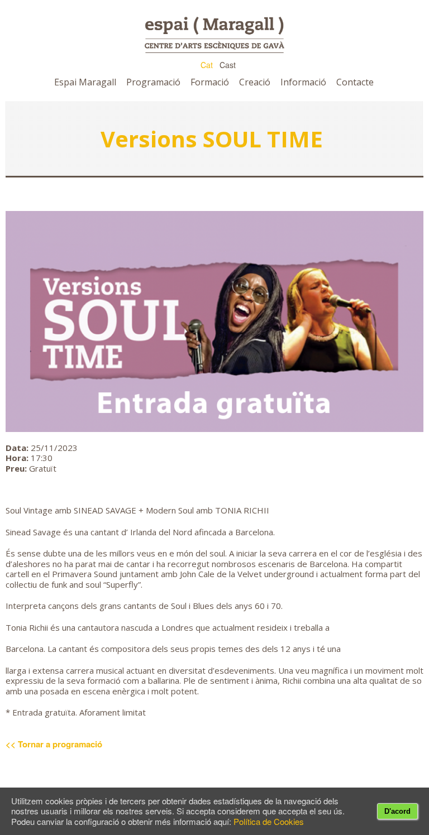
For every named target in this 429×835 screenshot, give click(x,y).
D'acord (397, 811)
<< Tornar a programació (54, 744)
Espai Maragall (85, 82)
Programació (153, 82)
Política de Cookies (268, 821)
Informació (303, 82)
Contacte (355, 82)
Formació (209, 82)
